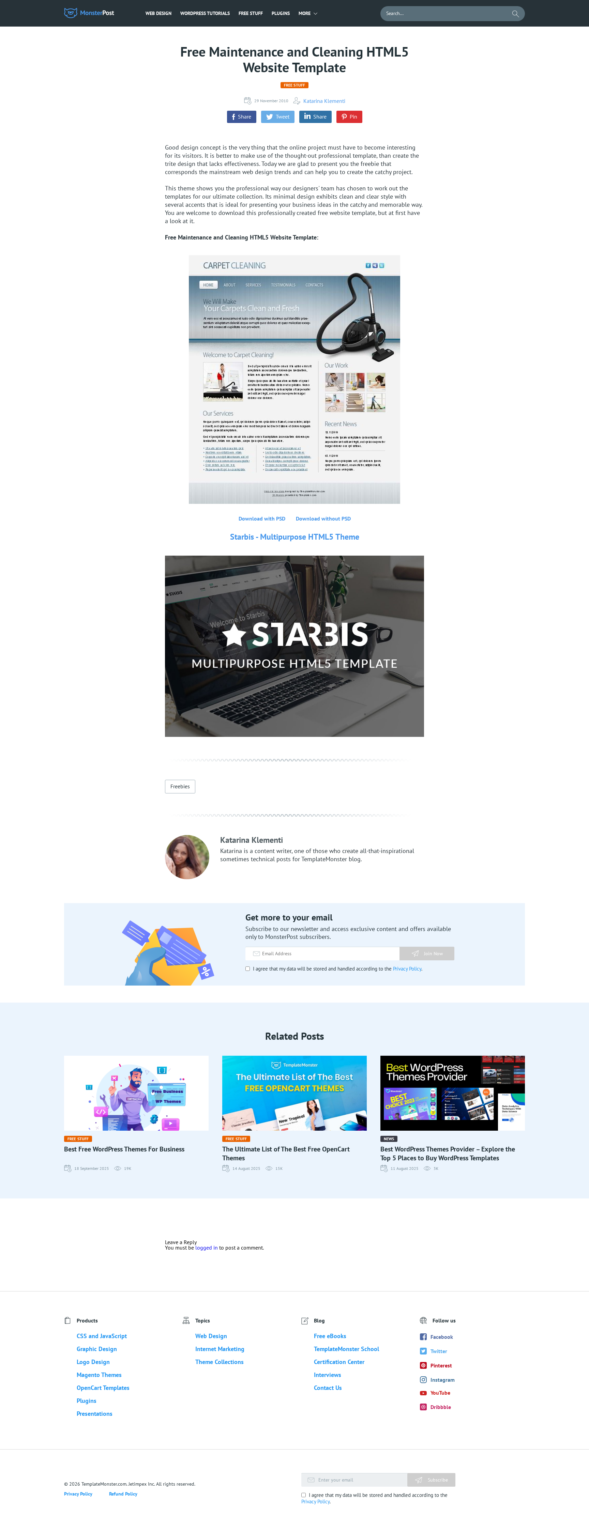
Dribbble (441, 1407)
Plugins (281, 13)
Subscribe (437, 1480)
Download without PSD (323, 518)
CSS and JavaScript (102, 1336)
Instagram (443, 1379)
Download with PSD (262, 518)
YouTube (440, 1392)
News (389, 1138)
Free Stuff (251, 13)
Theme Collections (219, 1362)
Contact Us (328, 1388)
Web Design (158, 13)
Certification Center (339, 1362)
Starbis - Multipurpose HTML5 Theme (294, 536)
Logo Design (93, 1362)
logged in (206, 1247)
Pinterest (441, 1365)
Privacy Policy (407, 968)
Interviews (327, 1375)
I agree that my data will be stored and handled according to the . (337, 968)
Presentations (94, 1414)
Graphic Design (97, 1349)
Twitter (439, 1351)
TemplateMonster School (346, 1349)
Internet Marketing (219, 1349)
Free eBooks (330, 1336)
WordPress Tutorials (205, 13)
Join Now (433, 953)
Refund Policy (123, 1494)
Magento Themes (99, 1375)
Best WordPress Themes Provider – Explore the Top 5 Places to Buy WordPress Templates (447, 1153)
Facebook (442, 1336)
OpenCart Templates (103, 1388)
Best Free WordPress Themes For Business (124, 1149)
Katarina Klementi (324, 100)
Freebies (180, 786)
